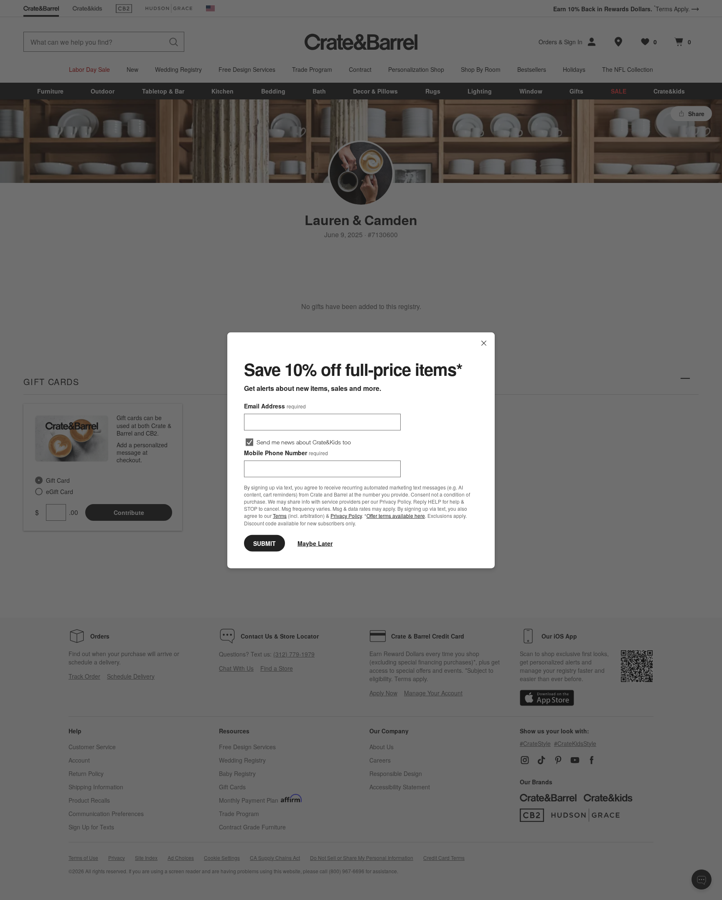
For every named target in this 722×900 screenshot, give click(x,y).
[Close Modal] (484, 343)
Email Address (275, 405)
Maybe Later (315, 543)
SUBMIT (264, 543)
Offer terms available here (395, 515)
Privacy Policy (346, 515)
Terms (280, 515)
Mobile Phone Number (286, 452)
